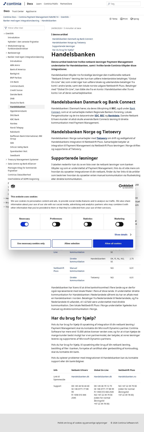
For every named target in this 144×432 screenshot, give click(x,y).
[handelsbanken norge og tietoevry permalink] (122, 131)
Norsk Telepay (16, 127)
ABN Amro (15, 65)
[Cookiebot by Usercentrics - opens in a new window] (121, 186)
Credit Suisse (16, 90)
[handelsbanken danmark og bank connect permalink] (137, 101)
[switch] (56, 224)
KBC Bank (14, 119)
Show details (121, 234)
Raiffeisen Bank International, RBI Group (26, 137)
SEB (12, 143)
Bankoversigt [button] (14, 52)
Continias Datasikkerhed (19, 174)
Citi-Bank (14, 82)
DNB (12, 98)
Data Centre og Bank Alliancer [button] (22, 163)
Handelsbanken (17, 106)
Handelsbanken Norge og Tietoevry (69, 42)
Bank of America (17, 69)
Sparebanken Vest (18, 151)
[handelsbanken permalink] (97, 54)
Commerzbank (17, 86)
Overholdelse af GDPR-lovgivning (23, 179)
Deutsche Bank (17, 102)
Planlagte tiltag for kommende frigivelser (22, 169)
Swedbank (15, 155)
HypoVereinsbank (18, 111)
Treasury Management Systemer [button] (23, 159)
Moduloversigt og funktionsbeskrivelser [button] (18, 47)
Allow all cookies (113, 243)
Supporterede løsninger (63, 46)
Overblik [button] (10, 33)
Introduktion (14, 37)
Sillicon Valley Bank (19, 147)
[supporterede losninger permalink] (99, 158)
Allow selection (72, 243)
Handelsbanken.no (127, 376)
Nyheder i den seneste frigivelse (23, 41)
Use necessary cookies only (31, 243)
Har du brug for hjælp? (63, 49)
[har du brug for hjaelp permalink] (97, 318)
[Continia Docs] (12, 3)
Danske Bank (16, 94)
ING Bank (14, 115)
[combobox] (24, 28)
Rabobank (15, 131)
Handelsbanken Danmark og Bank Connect (72, 39)
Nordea (13, 123)
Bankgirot (14, 73)
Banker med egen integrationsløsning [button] (26, 57)
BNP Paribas (16, 77)
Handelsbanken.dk (80, 376)
